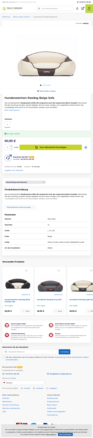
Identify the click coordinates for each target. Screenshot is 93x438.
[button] (89, 8)
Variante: (8, 119)
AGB (4, 411)
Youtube (27, 388)
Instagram (53, 388)
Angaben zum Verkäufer (14, 170)
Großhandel (51, 408)
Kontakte (5, 398)
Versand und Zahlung (10, 405)
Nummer (7, 147)
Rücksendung (52, 398)
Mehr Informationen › (13, 110)
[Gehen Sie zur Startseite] (12, 8)
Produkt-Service (53, 401)
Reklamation (7, 401)
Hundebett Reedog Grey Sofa (49, 300)
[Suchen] (39, 8)
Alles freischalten (65, 434)
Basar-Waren (52, 405)
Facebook (39, 388)
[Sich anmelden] (77, 8)
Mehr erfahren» (51, 434)
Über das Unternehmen (11, 408)
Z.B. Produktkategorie (50, 8)
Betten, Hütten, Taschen (21, 17)
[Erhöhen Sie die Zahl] (11, 146)
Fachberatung (52, 415)
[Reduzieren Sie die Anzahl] (11, 148)
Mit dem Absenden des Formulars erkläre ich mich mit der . (47, 358)
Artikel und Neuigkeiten (56, 411)
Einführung (6, 17)
